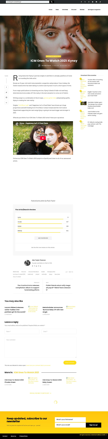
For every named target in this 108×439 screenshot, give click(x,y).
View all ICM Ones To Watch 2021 (39, 393)
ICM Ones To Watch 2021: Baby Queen (52, 381)
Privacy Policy (23, 436)
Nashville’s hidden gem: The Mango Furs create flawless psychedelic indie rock (95, 105)
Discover (74, 9)
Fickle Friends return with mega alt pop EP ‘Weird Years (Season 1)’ (58, 287)
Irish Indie (44, 274)
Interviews (65, 9)
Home (50, 9)
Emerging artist (51, 271)
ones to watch (17, 276)
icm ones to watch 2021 (19, 274)
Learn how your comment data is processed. (38, 365)
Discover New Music (34, 271)
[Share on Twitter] (6, 93)
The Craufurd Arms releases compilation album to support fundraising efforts (27, 287)
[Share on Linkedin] (6, 103)
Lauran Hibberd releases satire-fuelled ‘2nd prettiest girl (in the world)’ (15, 309)
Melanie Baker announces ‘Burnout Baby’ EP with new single (53, 309)
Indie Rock (30, 274)
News (57, 9)
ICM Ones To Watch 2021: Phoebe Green (14, 381)
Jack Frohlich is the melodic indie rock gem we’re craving (95, 113)
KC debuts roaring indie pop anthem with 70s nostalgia (95, 124)
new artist (57, 274)
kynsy (50, 274)
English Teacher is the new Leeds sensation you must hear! (94, 93)
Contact (5, 436)
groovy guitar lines (50, 98)
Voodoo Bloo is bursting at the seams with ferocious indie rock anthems (95, 82)
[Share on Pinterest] (6, 98)
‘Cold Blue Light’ (23, 105)
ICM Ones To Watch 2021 (53, 56)
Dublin (43, 271)
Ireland (37, 274)
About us (13, 436)
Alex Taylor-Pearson (46, 65)
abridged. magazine (94, 9)
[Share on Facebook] (6, 87)
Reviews (82, 9)
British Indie (16, 271)
